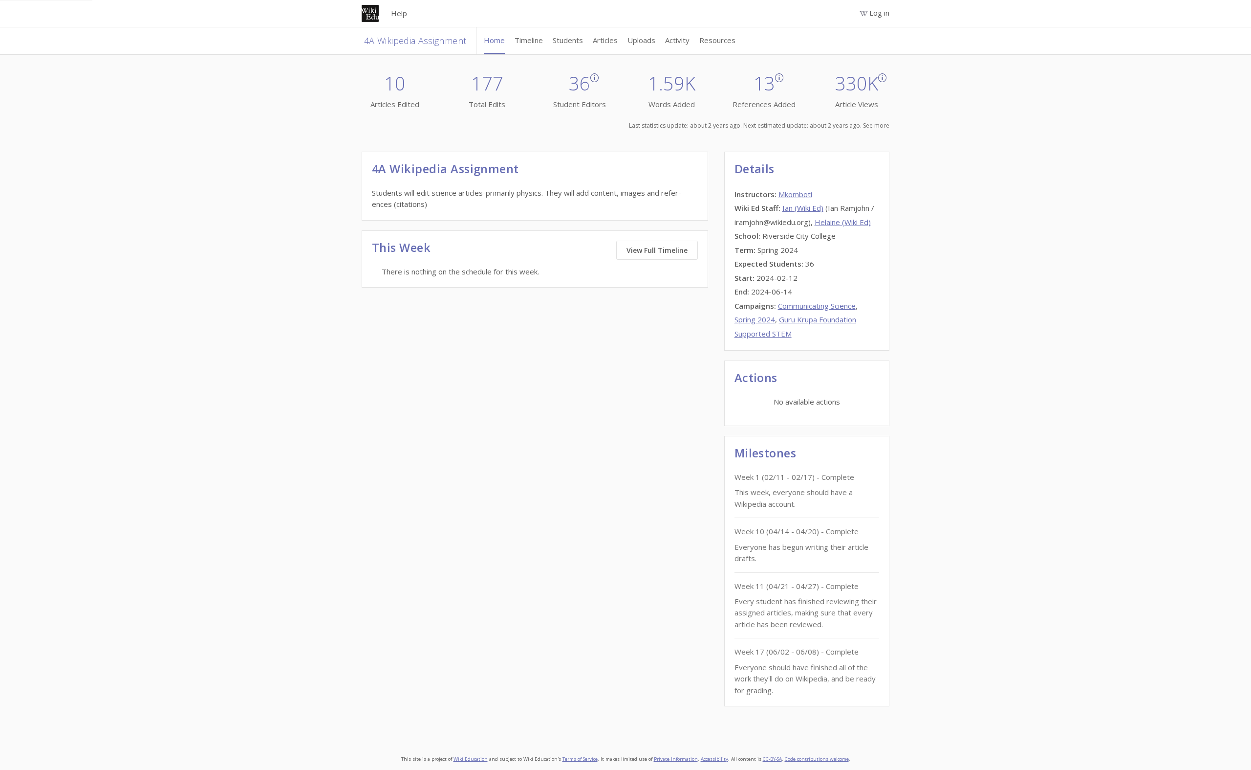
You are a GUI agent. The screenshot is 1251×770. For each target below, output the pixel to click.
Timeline (529, 40)
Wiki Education (470, 759)
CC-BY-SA (772, 759)
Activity (677, 40)
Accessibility (714, 759)
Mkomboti (795, 194)
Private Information (676, 759)
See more (876, 125)
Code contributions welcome (817, 759)
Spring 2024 (754, 319)
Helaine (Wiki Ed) (843, 222)
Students (568, 40)
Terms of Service (580, 759)
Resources (717, 40)
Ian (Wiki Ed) (802, 208)
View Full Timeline (657, 250)
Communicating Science (817, 306)
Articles (605, 40)
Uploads (641, 40)
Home (494, 40)
